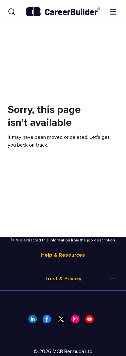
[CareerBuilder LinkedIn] (34, 321)
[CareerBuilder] (63, 12)
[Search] (12, 12)
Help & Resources (63, 255)
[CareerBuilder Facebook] (49, 321)
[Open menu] (113, 11)
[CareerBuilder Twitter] (63, 321)
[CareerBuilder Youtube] (91, 321)
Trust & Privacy (63, 278)
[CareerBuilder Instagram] (77, 321)
